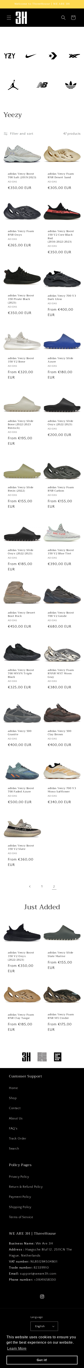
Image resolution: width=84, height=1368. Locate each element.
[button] (9, 18)
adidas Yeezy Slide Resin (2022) (20, 489)
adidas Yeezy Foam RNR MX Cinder (61, 1016)
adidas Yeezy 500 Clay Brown (59, 732)
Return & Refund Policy (26, 1187)
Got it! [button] (42, 1360)
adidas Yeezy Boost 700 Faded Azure (21, 790)
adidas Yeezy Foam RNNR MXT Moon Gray (61, 673)
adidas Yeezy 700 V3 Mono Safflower (62, 790)
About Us (16, 1118)
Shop (13, 1098)
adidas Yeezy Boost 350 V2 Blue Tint (61, 551)
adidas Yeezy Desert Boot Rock (21, 614)
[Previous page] (30, 886)
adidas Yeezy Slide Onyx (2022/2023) (60, 422)
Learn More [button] (17, 1348)
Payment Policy (20, 1197)
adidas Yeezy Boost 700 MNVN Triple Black (21, 673)
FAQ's (13, 1128)
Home (13, 1088)
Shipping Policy (20, 1207)
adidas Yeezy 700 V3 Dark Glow (62, 297)
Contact (14, 1108)
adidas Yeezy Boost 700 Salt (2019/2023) (22, 175)
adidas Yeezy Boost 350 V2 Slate (21, 847)
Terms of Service (21, 1217)
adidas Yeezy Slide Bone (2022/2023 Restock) (20, 424)
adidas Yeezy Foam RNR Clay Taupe (21, 1016)
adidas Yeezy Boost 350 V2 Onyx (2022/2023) (21, 956)
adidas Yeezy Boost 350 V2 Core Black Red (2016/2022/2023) (61, 236)
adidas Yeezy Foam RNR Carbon (61, 489)
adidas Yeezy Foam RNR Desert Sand (61, 175)
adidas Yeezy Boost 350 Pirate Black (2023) (21, 299)
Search (14, 1148)
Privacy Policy (19, 1177)
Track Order (17, 1138)
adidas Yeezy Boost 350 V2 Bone (21, 360)
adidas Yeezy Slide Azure (60, 360)
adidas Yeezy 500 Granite (20, 732)
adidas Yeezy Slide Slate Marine (60, 954)
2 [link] (54, 886)
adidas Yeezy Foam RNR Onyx (21, 233)
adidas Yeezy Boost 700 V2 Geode (61, 614)
